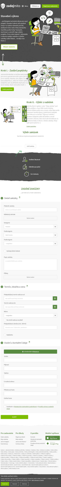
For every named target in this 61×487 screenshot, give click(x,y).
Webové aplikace (4, 468)
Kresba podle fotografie (29, 452)
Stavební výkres (44, 461)
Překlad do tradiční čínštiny (36, 457)
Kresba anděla (54, 450)
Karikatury (28, 450)
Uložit (14, 417)
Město (6, 311)
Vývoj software (42, 466)
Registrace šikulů (20, 437)
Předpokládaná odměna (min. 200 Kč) (15, 324)
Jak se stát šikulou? (21, 441)
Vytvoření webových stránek (7, 464)
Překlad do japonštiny (27, 455)
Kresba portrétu (53, 452)
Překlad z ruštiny (4, 461)
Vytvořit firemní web (26, 464)
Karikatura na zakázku (45, 450)
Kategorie (7, 223)
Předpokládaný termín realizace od (14, 294)
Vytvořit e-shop (17, 464)
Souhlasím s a (30, 408)
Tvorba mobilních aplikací (21, 463)
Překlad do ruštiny (14, 457)
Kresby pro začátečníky (26, 453)
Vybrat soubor (30, 218)
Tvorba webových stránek (41, 463)
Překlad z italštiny (16, 459)
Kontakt (32, 437)
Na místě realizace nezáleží (15, 320)
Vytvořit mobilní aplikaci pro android (39, 464)
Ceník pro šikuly (20, 444)
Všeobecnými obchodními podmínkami (25, 407)
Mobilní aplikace (36, 453)
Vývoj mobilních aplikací (33, 466)
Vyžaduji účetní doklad (13, 251)
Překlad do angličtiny (45, 453)
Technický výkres (4, 463)
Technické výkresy (52, 461)
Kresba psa (10, 453)
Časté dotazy (4, 444)
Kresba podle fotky (19, 452)
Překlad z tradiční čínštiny (14, 461)
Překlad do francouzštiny (6, 455)
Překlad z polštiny (54, 459)
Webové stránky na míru (14, 468)
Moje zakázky (4, 439)
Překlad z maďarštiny (35, 459)
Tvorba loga (11, 463)
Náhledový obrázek (9, 214)
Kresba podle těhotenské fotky (42, 452)
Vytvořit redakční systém (21, 466)
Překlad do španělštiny (24, 457)
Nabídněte (10, 335)
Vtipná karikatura (51, 463)
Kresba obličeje (4, 452)
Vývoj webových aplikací (52, 466)
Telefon (6, 373)
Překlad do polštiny (5, 457)
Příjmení (6, 365)
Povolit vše (5, 484)
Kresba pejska (11, 452)
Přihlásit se (35, 6)
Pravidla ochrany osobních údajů (37, 444)
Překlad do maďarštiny (38, 455)
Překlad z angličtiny (47, 457)
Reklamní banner (35, 461)
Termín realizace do (10, 303)
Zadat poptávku (7, 89)
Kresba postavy (4, 453)
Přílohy (6, 273)
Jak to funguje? (5, 441)
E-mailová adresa (9, 381)
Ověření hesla (8, 398)
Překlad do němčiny (48, 455)
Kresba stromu (17, 453)
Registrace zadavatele (50, 6)
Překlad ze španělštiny (26, 461)
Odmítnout (24, 484)
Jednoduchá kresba (9, 450)
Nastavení (14, 484)
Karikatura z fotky (35, 450)
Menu (26, 6)
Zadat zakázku (5, 437)
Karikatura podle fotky (20, 450)
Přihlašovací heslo (9, 390)
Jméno (6, 356)
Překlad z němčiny (45, 459)
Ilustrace (2, 450)
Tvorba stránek (31, 463)
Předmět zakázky (9, 206)
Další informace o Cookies (38, 480)
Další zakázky (30, 146)
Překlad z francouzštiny (6, 459)
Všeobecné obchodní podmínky (36, 440)
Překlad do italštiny (17, 455)
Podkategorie (8, 231)
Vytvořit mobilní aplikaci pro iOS (8, 466)
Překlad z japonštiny (25, 459)
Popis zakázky (8, 257)
